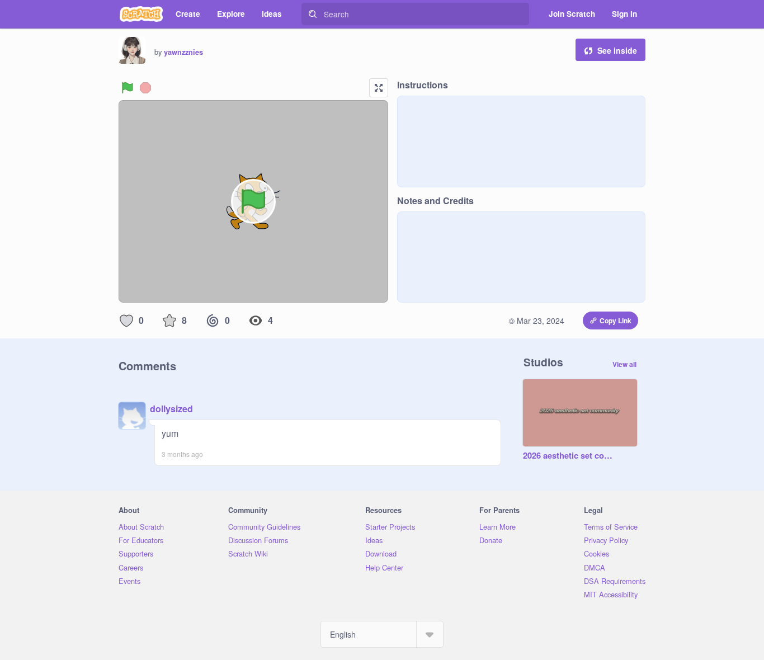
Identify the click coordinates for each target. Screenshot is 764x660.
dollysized (171, 408)
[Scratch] (141, 14)
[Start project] (127, 88)
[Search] (312, 14)
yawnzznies (183, 52)
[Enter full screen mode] (378, 87)
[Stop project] (145, 88)
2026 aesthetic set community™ (569, 456)
